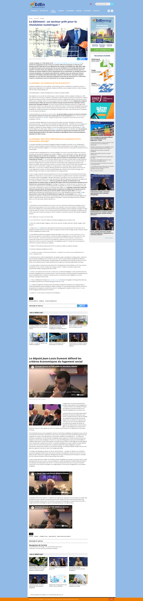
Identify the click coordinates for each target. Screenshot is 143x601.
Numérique (41, 301)
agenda (79, 11)
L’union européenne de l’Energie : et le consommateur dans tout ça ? (45, 546)
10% (81, 288)
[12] (49, 180)
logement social (44, 536)
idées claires (53, 11)
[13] (81, 192)
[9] (85, 154)
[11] (43, 159)
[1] (81, 63)
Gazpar (56, 280)
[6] (80, 127)
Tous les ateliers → (109, 238)
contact (96, 11)
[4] (45, 111)
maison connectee (33, 301)
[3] (65, 106)
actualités (44, 11)
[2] (54, 96)
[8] (78, 146)
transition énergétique (51, 301)
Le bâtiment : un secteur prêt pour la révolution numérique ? (43, 548)
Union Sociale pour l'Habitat (64, 536)
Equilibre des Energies (37, 4)
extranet (87, 11)
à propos (34, 11)
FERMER (111, 599)
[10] (56, 156)
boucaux (31, 536)
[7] (67, 129)
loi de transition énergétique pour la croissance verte (67, 63)
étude (55, 129)
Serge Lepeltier (52, 536)
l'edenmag (70, 11)
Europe (61, 11)
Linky (51, 280)
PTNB (44, 117)
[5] (85, 124)
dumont (36, 536)
